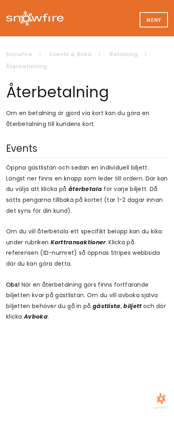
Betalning (124, 54)
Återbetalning (26, 66)
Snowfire (19, 54)
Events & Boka (71, 54)
